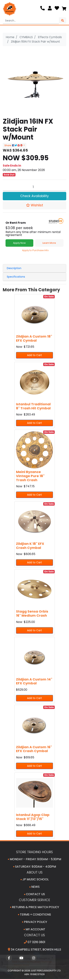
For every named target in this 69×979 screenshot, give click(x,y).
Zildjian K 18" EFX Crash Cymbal (30, 545)
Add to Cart (34, 355)
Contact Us (35, 894)
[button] (34, 205)
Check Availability (34, 196)
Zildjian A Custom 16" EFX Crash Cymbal (34, 749)
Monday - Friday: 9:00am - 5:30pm (35, 859)
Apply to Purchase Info (35, 250)
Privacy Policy (35, 922)
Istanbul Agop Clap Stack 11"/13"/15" (32, 816)
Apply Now (19, 243)
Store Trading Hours (34, 852)
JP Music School (35, 879)
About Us (35, 872)
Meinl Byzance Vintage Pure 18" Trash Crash (30, 476)
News (35, 887)
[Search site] (62, 20)
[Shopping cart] (64, 8)
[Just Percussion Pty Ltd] (9, 9)
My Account (35, 929)
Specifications (16, 277)
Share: (8, 145)
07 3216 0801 (36, 942)
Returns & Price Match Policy (35, 907)
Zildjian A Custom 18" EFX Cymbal (34, 338)
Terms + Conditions (35, 914)
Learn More (49, 243)
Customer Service (34, 900)
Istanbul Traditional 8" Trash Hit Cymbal (33, 406)
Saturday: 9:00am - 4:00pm (35, 866)
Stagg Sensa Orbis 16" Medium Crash (32, 613)
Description (14, 268)
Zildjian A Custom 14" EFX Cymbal (34, 681)
